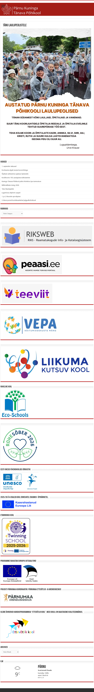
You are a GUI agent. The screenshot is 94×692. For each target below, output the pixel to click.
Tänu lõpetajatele (8, 189)
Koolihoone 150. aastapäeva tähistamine (16, 178)
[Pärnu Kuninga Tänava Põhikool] (47, 9)
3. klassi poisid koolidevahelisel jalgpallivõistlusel (19, 200)
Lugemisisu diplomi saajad (11, 193)
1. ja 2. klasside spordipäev (11, 196)
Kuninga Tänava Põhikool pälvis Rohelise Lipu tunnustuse (21, 181)
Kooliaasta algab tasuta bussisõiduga (15, 170)
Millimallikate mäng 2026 (10, 185)
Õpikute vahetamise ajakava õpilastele (15, 174)
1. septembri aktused (9, 166)
